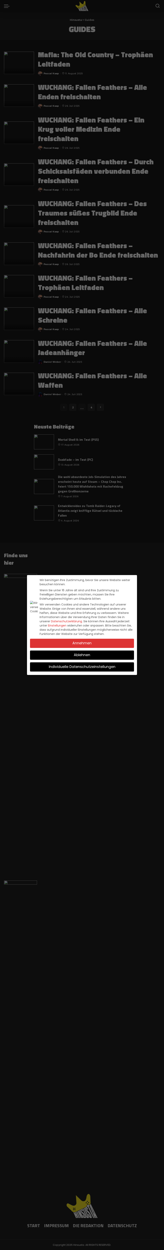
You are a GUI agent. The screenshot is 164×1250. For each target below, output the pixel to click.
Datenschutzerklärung (66, 621)
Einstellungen (57, 625)
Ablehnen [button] (82, 655)
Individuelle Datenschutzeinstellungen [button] (82, 666)
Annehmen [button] (82, 643)
